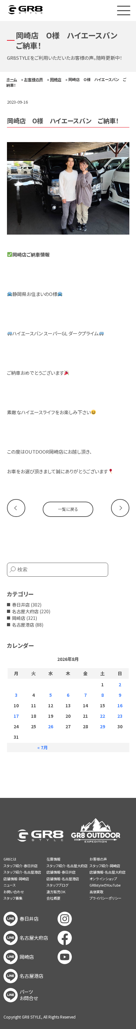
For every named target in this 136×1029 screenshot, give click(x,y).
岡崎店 (55, 79)
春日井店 (21, 604)
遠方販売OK (55, 891)
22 (102, 716)
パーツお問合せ (29, 995)
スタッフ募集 (12, 898)
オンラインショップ (103, 878)
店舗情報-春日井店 (61, 872)
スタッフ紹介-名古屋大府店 (67, 865)
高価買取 (96, 891)
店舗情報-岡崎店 (16, 878)
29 (102, 726)
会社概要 (53, 898)
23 (119, 716)
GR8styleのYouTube (105, 885)
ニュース (9, 885)
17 (16, 716)
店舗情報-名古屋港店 (62, 878)
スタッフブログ (57, 885)
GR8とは (9, 858)
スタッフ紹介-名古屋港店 (22, 872)
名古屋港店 (23, 624)
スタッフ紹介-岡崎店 (105, 865)
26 (50, 726)
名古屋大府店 (25, 611)
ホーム (11, 79)
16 (119, 705)
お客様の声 (33, 79)
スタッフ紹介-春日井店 (20, 865)
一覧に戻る (68, 509)
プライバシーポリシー (105, 898)
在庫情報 (53, 858)
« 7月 (42, 747)
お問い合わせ (13, 891)
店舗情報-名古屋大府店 (108, 872)
